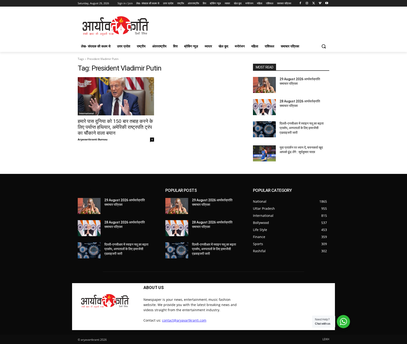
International (86, 113)
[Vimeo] (320, 3)
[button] (323, 46)
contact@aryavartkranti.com (184, 320)
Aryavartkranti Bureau (92, 139)
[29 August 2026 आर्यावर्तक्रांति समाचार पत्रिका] (264, 85)
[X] (313, 3)
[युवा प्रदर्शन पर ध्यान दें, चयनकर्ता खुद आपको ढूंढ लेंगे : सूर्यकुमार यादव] (264, 153)
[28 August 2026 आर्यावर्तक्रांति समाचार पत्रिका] (264, 107)
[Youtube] (326, 3)
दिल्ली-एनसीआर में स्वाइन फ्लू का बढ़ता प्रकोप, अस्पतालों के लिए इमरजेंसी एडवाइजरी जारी (302, 128)
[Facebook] (300, 3)
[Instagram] (307, 3)
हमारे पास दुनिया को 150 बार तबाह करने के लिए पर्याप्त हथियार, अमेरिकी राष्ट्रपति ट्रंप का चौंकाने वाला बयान (115, 127)
